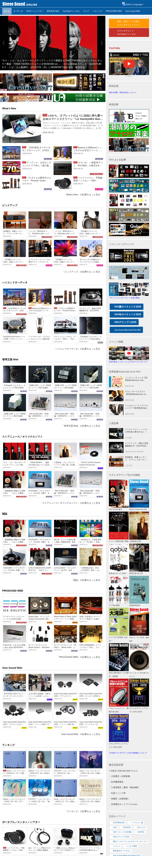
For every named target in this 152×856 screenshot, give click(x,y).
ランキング (8, 745)
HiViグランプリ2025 (125, 322)
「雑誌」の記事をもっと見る (85, 580)
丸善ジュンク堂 (118, 793)
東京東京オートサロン (122, 851)
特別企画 (113, 86)
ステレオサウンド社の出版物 (124, 475)
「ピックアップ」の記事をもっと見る (81, 272)
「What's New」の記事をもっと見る (82, 194)
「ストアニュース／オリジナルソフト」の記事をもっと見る (70, 503)
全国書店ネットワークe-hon (124, 804)
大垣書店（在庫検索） (121, 776)
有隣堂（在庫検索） (120, 798)
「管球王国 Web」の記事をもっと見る (81, 426)
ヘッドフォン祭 (137, 823)
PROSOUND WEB (12, 590)
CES (115, 827)
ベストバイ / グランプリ (121, 244)
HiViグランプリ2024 (121, 837)
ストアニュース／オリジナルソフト (22, 436)
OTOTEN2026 (119, 823)
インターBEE (131, 846)
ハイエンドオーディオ (14, 282)
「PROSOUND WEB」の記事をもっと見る (78, 657)
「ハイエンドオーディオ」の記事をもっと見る (76, 349)
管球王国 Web (10, 359)
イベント (116, 846)
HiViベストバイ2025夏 (122, 832)
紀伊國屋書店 (117, 782)
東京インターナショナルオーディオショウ (130, 841)
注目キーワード (117, 816)
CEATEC (141, 832)
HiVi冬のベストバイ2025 (127, 314)
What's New (9, 108)
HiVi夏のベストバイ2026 (127, 306)
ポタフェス (141, 827)
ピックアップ (9, 205)
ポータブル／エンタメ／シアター (21, 822)
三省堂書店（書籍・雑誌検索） (125, 787)
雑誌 (4, 513)
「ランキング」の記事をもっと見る (82, 811)
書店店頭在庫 (116, 765)
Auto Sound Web (12, 667)
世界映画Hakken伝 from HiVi (124, 371)
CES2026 (127, 827)
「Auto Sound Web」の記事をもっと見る (79, 734)
